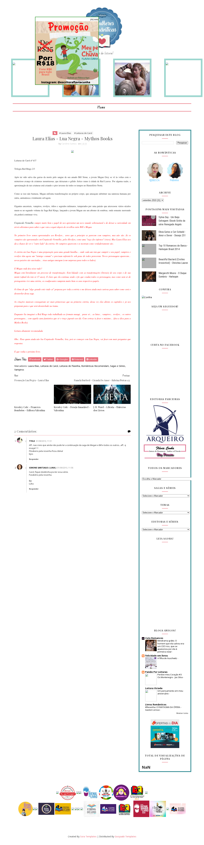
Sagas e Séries (117, 365)
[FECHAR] (94, 19)
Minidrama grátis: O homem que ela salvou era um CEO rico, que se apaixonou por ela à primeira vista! (170, 646)
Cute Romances (154, 638)
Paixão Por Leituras (156, 671)
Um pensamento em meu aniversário (170, 692)
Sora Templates (88, 836)
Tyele (32, 441)
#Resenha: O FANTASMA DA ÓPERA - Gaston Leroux (163, 708)
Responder (34, 459)
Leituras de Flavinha (69, 365)
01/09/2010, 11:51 (44, 441)
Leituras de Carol (49, 365)
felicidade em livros (156, 655)
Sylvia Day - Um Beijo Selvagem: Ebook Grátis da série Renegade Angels (172, 221)
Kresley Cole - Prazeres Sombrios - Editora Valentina (29, 408)
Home (101, 107)
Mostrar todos (182, 713)
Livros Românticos (155, 704)
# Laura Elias (65, 133)
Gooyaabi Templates (125, 836)
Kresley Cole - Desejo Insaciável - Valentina (72, 408)
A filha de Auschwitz (167, 658)
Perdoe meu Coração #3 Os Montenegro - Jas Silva (170, 676)
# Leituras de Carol (83, 133)
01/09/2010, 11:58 (65, 467)
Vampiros (19, 369)
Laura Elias (33, 365)
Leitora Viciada (153, 688)
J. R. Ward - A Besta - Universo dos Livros (109, 408)
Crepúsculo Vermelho (24, 222)
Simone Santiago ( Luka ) (42, 467)
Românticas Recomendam (95, 365)
